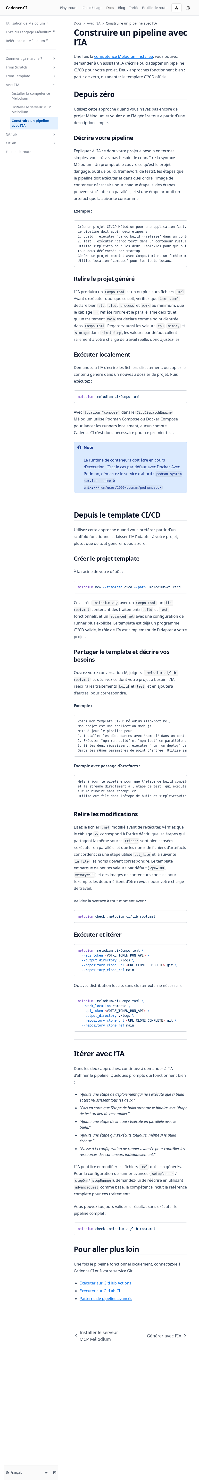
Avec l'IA (12, 84)
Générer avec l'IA (164, 1336)
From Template (18, 76)
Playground (69, 7)
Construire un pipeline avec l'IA (30, 123)
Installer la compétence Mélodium (31, 96)
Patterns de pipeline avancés (106, 1298)
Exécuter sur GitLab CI (100, 1290)
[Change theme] (46, 1472)
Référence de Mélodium (25, 40)
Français (16, 1473)
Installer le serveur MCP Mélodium (31, 109)
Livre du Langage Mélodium (28, 32)
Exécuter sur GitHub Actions (105, 1283)
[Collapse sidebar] (54, 1472)
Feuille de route (154, 7)
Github (11, 134)
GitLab (11, 143)
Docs (110, 7)
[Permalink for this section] (119, 94)
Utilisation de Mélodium (25, 23)
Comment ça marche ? (24, 58)
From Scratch (16, 67)
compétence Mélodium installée (123, 56)
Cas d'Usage (92, 7)
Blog (121, 7)
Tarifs (133, 7)
